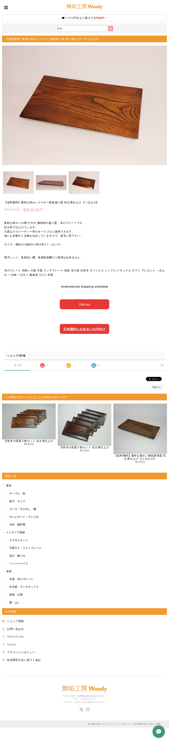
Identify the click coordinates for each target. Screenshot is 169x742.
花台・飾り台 (17, 555)
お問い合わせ (15, 629)
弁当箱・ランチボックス (24, 586)
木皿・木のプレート (21, 579)
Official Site (15, 636)
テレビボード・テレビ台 (24, 516)
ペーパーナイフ (18, 563)
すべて (18, 365)
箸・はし (14, 602)
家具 (9, 485)
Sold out (84, 304)
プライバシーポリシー (21, 652)
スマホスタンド (18, 540)
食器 (9, 571)
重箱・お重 (16, 594)
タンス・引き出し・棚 (22, 509)
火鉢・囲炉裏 (17, 524)
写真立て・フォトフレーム (25, 547)
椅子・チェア (17, 501)
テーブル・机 (17, 493)
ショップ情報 (15, 621)
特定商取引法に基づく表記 (24, 660)
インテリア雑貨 (15, 532)
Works (11, 644)
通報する (156, 387)
